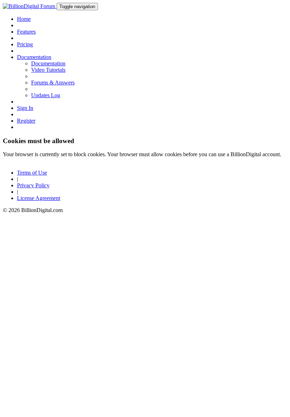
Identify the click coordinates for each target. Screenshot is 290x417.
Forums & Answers (53, 83)
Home (24, 19)
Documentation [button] (34, 57)
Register (26, 121)
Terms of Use (32, 173)
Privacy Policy (33, 185)
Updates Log (45, 95)
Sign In (25, 108)
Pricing (25, 44)
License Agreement (38, 198)
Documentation (48, 63)
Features (26, 32)
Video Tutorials (48, 70)
